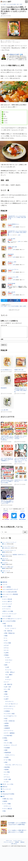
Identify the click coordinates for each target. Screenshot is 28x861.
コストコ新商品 (6, 587)
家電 (6, 740)
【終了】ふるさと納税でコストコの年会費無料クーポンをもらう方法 (7, 502)
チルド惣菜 (8, 643)
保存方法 (4, 786)
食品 (4, 623)
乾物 (6, 694)
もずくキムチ (5, 558)
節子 (3, 796)
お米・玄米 (8, 686)
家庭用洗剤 (8, 752)
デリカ (7, 648)
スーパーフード (9, 730)
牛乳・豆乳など (10, 672)
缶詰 (6, 718)
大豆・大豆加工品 (9, 721)
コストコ (4, 596)
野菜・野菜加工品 (9, 633)
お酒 (7, 677)
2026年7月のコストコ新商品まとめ (20, 480)
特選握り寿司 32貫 (12, 246)
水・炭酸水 (9, 674)
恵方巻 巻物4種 (11, 283)
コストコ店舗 (7, 606)
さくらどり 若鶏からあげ (7, 566)
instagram (6, 510)
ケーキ (7, 650)
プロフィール (9, 840)
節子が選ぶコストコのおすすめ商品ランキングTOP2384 (20, 437)
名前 (2, 339)
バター (8, 657)
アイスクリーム (9, 708)
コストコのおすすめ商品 (9, 621)
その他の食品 (8, 735)
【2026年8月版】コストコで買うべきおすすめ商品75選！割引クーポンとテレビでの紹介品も (7, 437)
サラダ (7, 645)
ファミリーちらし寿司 (13, 277)
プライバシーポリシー (8, 842)
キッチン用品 (8, 743)
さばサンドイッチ (6, 570)
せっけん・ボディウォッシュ (14, 764)
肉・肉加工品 (8, 626)
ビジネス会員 (7, 616)
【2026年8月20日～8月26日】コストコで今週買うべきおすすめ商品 (7, 481)
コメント (4, 325)
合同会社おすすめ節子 (14, 54)
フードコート (7, 609)
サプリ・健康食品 (9, 733)
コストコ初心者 (7, 599)
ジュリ (5, 572)
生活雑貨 (7, 747)
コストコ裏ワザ (7, 601)
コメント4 (10, 235)
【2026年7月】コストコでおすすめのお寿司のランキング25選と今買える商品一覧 (17, 217)
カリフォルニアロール (13, 269)
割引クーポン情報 (8, 611)
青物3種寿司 (11, 254)
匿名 (5, 552)
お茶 (7, 667)
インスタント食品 (9, 713)
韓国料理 (7, 728)
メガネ (7, 781)
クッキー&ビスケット (12, 704)
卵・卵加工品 (8, 684)
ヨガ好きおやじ (7, 548)
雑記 (4, 811)
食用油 (7, 723)
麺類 (6, 691)
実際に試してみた (8, 799)
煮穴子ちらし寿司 (12, 261)
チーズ (8, 662)
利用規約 (17, 842)
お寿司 (14, 226)
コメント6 (10, 241)
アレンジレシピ (6, 789)
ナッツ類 (7, 689)
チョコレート (10, 701)
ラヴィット (8, 806)
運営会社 (22, 842)
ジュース (8, 669)
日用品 (5, 738)
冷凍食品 (7, 711)
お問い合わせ (14, 843)
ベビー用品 (8, 760)
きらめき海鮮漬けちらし (13, 224)
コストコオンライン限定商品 (10, 594)
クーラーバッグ (7, 604)
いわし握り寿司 (11, 238)
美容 (6, 762)
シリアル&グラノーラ (10, 716)
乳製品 (7, 655)
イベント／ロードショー (10, 613)
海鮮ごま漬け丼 (11, 292)
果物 (6, 635)
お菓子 (7, 699)
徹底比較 (4, 582)
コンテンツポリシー (17, 840)
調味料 (7, 726)
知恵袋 (5, 801)
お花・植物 (8, 779)
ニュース (4, 584)
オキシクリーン (10, 755)
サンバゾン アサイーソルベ (8, 546)
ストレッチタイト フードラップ (9, 542)
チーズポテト (5, 562)
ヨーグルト (9, 660)
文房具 (7, 757)
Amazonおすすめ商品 (8, 794)
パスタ (7, 696)
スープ (7, 682)
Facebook (22, 511)
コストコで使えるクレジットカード (12, 618)
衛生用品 (7, 767)
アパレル (7, 777)
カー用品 (7, 772)
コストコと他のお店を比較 (9, 592)
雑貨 (6, 750)
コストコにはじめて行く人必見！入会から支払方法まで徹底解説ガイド (7, 459)
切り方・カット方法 (7, 784)
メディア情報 (7, 803)
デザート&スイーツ (10, 706)
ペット (7, 774)
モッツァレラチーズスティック (9, 550)
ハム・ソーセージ (11, 628)
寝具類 (7, 769)
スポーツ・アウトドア (11, 745)
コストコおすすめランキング (10, 589)
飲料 (6, 665)
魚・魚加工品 (8, 630)
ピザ (6, 640)
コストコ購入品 (7, 808)
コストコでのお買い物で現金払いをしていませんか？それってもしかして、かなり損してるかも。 (20, 459)
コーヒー (8, 679)
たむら (5, 543)
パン (6, 638)
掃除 (3, 791)
